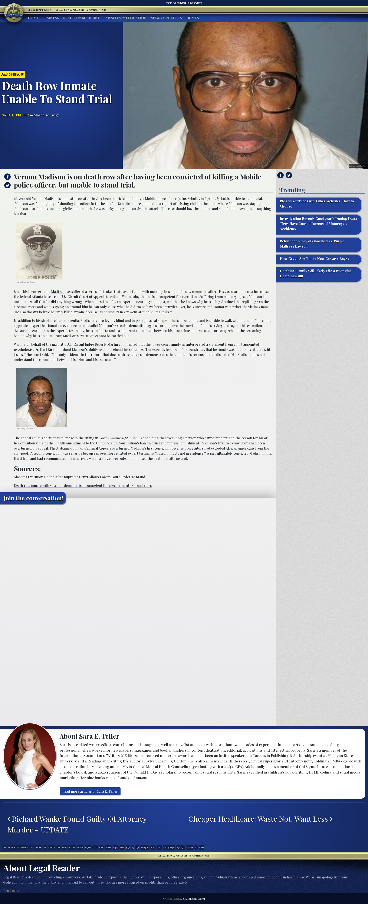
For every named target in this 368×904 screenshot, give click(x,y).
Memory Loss (145, 847)
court (44, 847)
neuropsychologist (169, 847)
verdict (201, 847)
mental (153, 847)
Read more (11, 890)
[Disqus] (138, 560)
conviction (38, 847)
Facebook (179, 3)
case (31, 847)
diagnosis (88, 847)
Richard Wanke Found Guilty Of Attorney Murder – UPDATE (77, 824)
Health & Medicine (81, 18)
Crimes (192, 18)
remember (190, 847)
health (101, 847)
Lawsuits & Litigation (125, 18)
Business (50, 18)
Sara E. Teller (15, 115)
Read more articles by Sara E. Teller (90, 791)
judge (128, 847)
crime (58, 847)
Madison (57, 291)
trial (196, 847)
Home (33, 18)
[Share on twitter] (7, 185)
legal (137, 847)
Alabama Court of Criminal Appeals (18, 847)
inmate (122, 847)
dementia (80, 847)
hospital (115, 847)
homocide (108, 847)
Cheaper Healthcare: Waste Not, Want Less (259, 819)
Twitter (195, 3)
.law (4, 847)
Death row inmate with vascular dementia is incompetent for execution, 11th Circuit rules (83, 485)
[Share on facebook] (7, 176)
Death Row (72, 847)
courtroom (52, 847)
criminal (64, 847)
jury (133, 847)
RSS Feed (169, 3)
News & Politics (166, 18)
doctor (95, 847)
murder (159, 847)
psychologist (180, 847)
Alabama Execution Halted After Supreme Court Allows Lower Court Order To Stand (79, 477)
